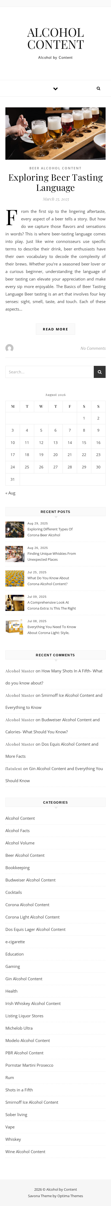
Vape (10, 1127)
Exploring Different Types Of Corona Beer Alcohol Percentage (49, 532)
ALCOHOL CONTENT (55, 38)
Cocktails (13, 892)
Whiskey (13, 1139)
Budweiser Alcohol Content (30, 880)
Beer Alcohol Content (55, 168)
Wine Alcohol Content (25, 1151)
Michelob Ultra (19, 1028)
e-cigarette (15, 941)
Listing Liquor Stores (24, 1015)
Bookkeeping (17, 867)
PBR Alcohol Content (24, 1052)
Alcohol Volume (19, 843)
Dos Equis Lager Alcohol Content (35, 929)
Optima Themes (70, 1195)
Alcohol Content (20, 818)
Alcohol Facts (17, 830)
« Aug (10, 492)
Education (14, 954)
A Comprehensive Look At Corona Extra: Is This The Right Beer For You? (51, 606)
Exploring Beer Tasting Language (55, 182)
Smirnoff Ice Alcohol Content (31, 1102)
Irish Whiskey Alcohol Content (33, 1003)
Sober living (16, 1114)
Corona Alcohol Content (27, 904)
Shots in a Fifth (19, 1089)
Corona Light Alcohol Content (32, 917)
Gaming (12, 966)
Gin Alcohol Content (23, 978)
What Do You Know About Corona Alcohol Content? (48, 580)
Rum (9, 1077)
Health (11, 991)
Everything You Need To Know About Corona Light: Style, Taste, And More (51, 630)
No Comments (93, 348)
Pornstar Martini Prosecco (29, 1065)
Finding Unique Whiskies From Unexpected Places (51, 556)
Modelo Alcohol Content (27, 1040)
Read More (55, 329)
